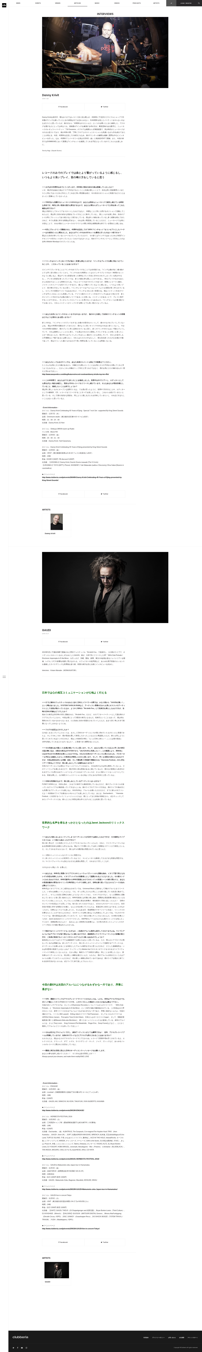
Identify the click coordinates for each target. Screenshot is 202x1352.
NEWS (18, 3)
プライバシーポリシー (158, 1337)
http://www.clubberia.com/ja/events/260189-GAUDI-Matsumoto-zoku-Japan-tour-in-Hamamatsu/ (79, 1189)
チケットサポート (193, 1337)
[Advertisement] (105, 1312)
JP (171, 3)
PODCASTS (137, 3)
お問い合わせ (172, 1337)
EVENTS (38, 3)
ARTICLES (77, 3)
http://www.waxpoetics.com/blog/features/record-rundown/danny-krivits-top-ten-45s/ (75, 374)
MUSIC (97, 3)
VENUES (57, 3)
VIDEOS (117, 3)
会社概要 (181, 1337)
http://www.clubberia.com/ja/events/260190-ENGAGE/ (63, 1110)
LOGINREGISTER (186, 3)
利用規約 (146, 1337)
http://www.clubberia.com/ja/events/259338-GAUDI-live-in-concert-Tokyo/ (71, 1229)
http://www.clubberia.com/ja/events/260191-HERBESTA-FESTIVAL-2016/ (70, 1159)
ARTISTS (156, 3)
